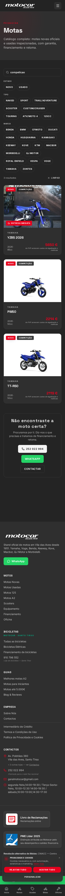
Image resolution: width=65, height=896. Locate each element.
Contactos (10, 718)
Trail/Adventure (45, 100)
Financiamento (12, 614)
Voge (47, 161)
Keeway (11, 145)
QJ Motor (32, 153)
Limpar (55, 177)
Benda (10, 129)
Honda (10, 137)
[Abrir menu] (57, 5)
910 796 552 (11, 657)
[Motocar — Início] (20, 6)
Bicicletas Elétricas (14, 646)
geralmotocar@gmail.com (23, 779)
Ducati (52, 129)
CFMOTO (37, 129)
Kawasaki (48, 137)
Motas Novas (11, 581)
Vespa (34, 161)
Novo (9, 87)
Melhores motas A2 (15, 678)
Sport (24, 100)
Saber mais (39, 863)
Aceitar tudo (47, 869)
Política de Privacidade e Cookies (23, 737)
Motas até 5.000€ (14, 689)
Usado (23, 87)
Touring (11, 116)
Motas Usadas (12, 587)
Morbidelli (13, 153)
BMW (23, 129)
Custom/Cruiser (34, 108)
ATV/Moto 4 (30, 116)
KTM (37, 145)
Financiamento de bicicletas (20, 652)
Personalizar (32, 877)
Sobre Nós (10, 713)
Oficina (8, 619)
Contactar (32, 468)
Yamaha (11, 169)
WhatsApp (32, 458)
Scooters (9, 603)
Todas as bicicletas (15, 641)
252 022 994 (35, 448)
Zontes (27, 169)
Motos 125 (10, 592)
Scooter (11, 108)
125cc (47, 116)
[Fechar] (59, 858)
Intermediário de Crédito (18, 726)
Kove (25, 145)
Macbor (51, 145)
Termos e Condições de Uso (20, 731)
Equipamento (11, 608)
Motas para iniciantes (16, 683)
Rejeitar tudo (18, 869)
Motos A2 (9, 597)
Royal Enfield (15, 161)
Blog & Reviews (13, 694)
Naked (10, 100)
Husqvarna (28, 137)
